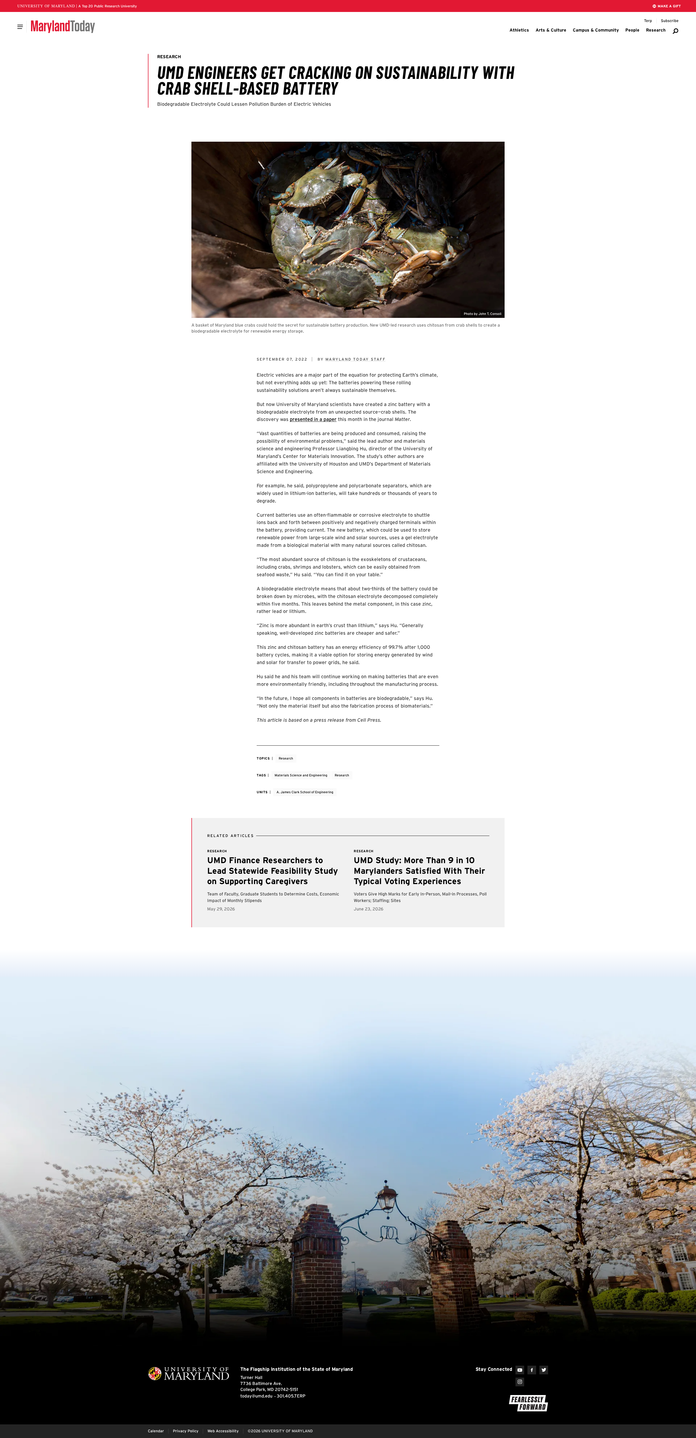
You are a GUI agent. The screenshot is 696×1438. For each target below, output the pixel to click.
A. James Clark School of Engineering (304, 792)
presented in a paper (313, 419)
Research (286, 758)
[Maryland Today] (63, 26)
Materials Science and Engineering (301, 775)
